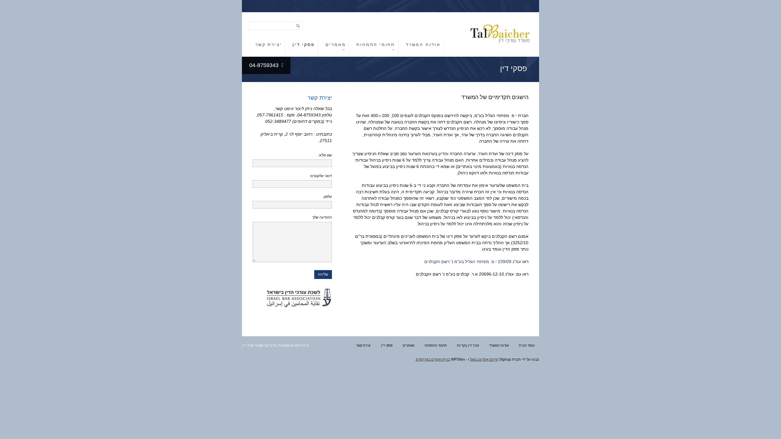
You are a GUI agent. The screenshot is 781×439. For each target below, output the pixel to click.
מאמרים (336, 44)
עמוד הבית (526, 345)
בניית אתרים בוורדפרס (433, 359)
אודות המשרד (423, 44)
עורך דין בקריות (468, 345)
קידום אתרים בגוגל (484, 359)
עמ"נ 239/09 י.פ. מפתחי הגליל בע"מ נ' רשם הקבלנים (472, 261)
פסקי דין (304, 44)
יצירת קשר (268, 44)
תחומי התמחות (375, 44)
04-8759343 (264, 65)
